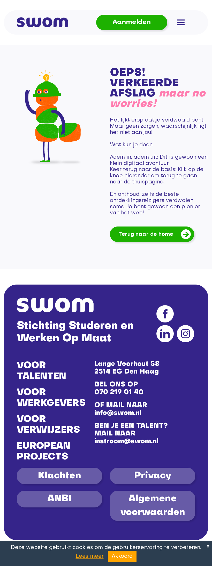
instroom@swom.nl (126, 441)
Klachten (59, 476)
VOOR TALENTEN (41, 371)
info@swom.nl (117, 413)
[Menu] (180, 22)
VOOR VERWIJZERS (48, 425)
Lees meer (90, 556)
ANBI (59, 499)
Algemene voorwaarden (152, 506)
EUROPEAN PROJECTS (43, 452)
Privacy (152, 476)
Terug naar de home (145, 234)
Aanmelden (131, 22)
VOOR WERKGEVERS (51, 398)
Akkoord (122, 556)
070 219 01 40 (118, 392)
